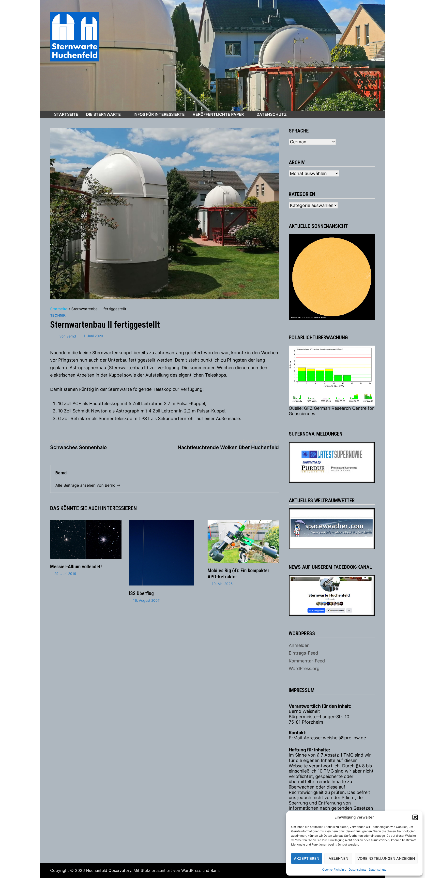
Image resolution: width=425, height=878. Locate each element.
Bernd (71, 336)
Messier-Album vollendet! (76, 567)
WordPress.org (304, 668)
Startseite (66, 114)
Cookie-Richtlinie (334, 869)
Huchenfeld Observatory (108, 870)
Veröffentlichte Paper (218, 114)
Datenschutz (357, 869)
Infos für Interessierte (159, 114)
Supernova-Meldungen (315, 434)
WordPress (191, 870)
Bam (215, 870)
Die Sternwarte (103, 114)
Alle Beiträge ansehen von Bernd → (88, 485)
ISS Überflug (141, 593)
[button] (415, 817)
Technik (58, 315)
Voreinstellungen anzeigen (386, 858)
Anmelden (299, 645)
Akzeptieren (306, 858)
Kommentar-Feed (307, 660)
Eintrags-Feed (303, 653)
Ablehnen (338, 858)
